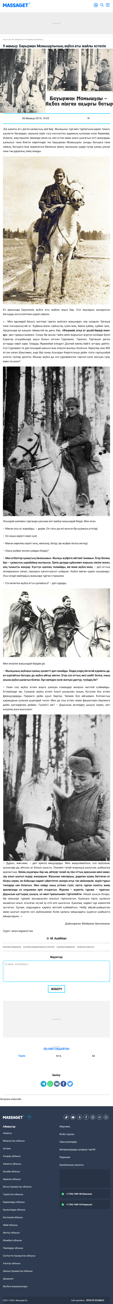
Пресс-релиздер (68, 1141)
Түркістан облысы (13, 1194)
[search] (101, 5)
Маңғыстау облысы (14, 1140)
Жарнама (64, 1126)
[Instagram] (92, 1117)
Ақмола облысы (12, 1179)
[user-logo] (96, 6)
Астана (7, 1148)
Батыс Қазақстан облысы (17, 1186)
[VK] (79, 1117)
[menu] (107, 5)
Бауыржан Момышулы (66, 947)
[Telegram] (99, 1117)
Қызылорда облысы (14, 1209)
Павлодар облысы (13, 1248)
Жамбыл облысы (12, 1240)
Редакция (64, 1157)
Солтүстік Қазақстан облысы (19, 1255)
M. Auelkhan (58, 938)
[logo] (16, 5)
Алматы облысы (12, 1163)
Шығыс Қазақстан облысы (18, 1271)
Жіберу (56, 989)
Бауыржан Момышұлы (12, 947)
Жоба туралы (66, 1134)
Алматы (7, 1133)
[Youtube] (73, 1117)
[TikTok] (66, 1117)
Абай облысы (10, 1225)
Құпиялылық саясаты (71, 1164)
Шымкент (8, 1278)
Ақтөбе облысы (11, 1171)
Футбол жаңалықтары (15, 1286)
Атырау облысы (11, 1156)
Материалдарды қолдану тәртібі (77, 1149)
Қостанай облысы (13, 1217)
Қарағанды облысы (14, 1202)
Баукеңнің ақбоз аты (85, 947)
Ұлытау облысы (11, 1263)
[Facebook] (86, 1117)
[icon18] (29, 1117)
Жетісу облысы (11, 1232)
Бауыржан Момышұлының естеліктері (39, 947)
